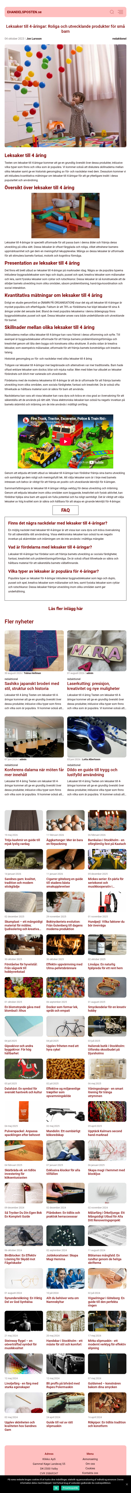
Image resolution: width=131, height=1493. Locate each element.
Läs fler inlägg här (65, 608)
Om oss (90, 1463)
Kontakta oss (90, 1473)
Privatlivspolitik (70, 1488)
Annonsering (90, 1459)
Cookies (90, 1468)
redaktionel (119, 38)
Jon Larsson (34, 38)
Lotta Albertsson (91, 759)
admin (89, 673)
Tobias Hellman (32, 673)
